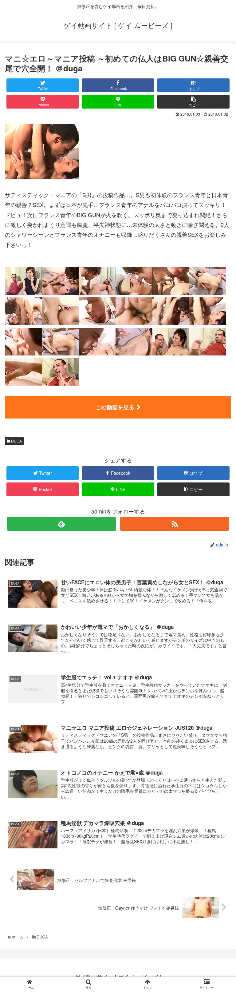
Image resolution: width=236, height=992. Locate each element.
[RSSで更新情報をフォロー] (174, 524)
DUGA (16, 440)
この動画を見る (115, 407)
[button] (219, 697)
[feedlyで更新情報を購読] (61, 524)
